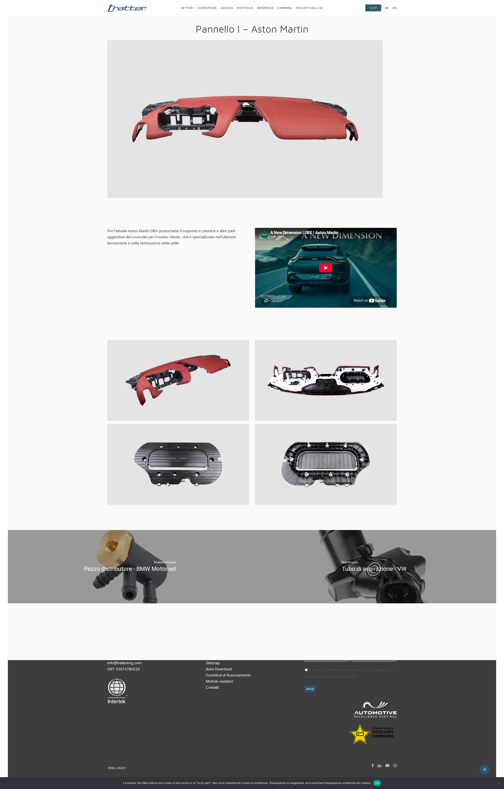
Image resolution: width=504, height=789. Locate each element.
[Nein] (499, 783)
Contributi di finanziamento (228, 675)
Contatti (212, 687)
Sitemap (213, 663)
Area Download (219, 669)
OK (377, 782)
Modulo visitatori (219, 681)
